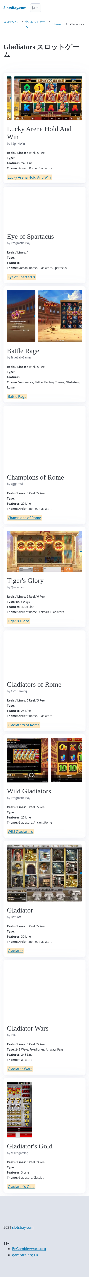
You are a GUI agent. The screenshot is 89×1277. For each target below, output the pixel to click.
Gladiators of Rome (24, 725)
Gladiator (15, 950)
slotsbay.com (22, 1227)
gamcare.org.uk (25, 1255)
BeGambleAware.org (29, 1248)
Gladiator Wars (20, 1068)
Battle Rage (17, 396)
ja (33, 7)
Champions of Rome (24, 517)
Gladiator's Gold (21, 1186)
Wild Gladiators (20, 831)
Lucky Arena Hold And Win (29, 177)
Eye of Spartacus (21, 277)
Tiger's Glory (18, 621)
